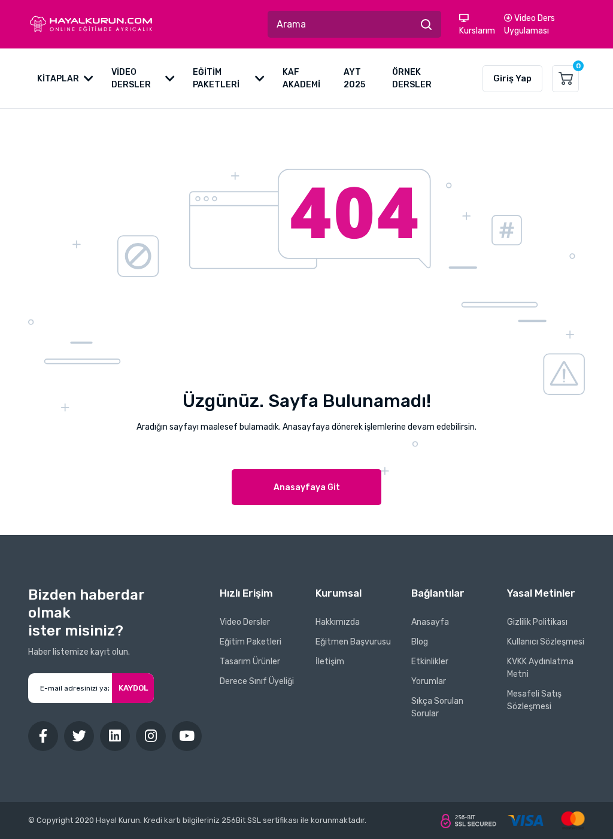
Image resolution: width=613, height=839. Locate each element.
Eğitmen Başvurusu (353, 642)
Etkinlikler (429, 661)
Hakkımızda (337, 622)
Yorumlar (428, 681)
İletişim (329, 661)
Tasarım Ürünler (250, 661)
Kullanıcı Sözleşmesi (545, 642)
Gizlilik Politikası (537, 622)
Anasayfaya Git (307, 487)
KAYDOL (133, 687)
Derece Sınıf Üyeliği (257, 681)
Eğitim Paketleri (250, 642)
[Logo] (91, 24)
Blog (419, 642)
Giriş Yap (512, 78)
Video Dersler (245, 622)
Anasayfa (430, 622)
